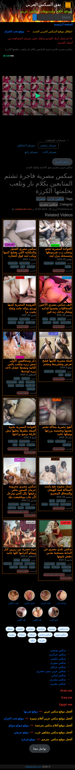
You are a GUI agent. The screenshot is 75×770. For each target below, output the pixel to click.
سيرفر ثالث (49, 151)
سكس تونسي (58, 650)
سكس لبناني (58, 675)
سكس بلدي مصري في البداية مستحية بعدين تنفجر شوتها (58, 553)
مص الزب (31, 267)
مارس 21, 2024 (29, 500)
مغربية (42, 640)
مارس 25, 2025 (29, 315)
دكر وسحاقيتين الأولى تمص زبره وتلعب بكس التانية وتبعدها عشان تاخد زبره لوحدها (20, 366)
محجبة (22, 634)
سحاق (45, 319)
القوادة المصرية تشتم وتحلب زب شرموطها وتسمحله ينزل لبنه (58, 252)
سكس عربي (55, 199)
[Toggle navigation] (68, 5)
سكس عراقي (58, 667)
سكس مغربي (58, 683)
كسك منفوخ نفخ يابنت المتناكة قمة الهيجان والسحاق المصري (58, 490)
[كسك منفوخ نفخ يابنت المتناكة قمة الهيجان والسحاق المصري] (55, 471)
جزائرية (41, 628)
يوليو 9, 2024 (66, 367)
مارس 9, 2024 (65, 560)
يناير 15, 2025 (65, 437)
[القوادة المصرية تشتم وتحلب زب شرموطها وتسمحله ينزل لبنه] (55, 233)
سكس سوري (58, 663)
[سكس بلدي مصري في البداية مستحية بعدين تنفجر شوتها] (55, 534)
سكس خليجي (58, 658)
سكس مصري (49, 204)
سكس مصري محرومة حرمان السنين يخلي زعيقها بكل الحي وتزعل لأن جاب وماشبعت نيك (21, 492)
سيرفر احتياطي (26, 145)
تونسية (52, 628)
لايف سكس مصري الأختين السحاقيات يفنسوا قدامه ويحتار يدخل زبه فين (55, 308)
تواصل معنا (39, 749)
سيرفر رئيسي (48, 145)
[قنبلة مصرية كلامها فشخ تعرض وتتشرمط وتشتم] (55, 345)
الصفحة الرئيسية (63, 24)
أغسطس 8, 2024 (28, 556)
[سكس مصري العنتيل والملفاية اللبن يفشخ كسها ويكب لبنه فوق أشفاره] (19, 233)
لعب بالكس (30, 322)
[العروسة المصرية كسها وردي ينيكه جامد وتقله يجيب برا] (19, 289)
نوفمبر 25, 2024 (64, 259)
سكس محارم (45, 634)
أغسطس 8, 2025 (28, 374)
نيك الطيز (23, 567)
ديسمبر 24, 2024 (64, 497)
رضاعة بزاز (30, 382)
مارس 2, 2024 (29, 259)
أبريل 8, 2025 (30, 437)
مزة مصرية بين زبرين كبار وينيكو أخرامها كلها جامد (20, 551)
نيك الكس (14, 267)
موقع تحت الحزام (14, 31)
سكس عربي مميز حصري (18, 449)
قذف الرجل (48, 263)
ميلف (23, 267)
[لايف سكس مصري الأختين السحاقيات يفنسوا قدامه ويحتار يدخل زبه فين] (55, 289)
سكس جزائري (57, 654)
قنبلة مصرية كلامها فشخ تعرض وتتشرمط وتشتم (57, 362)
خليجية (20, 628)
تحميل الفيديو (62, 161)
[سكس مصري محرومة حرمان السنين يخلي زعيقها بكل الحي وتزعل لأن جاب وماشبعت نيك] (19, 471)
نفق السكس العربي (43, 4)
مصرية (40, 199)
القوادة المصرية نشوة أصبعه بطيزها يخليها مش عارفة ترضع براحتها (21, 430)
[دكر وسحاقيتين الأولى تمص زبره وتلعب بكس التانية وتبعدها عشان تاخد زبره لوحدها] (19, 345)
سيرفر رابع (31, 151)
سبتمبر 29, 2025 (64, 315)
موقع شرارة (28, 739)
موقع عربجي (21, 732)
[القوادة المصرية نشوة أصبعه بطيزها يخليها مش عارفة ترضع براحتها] (19, 411)
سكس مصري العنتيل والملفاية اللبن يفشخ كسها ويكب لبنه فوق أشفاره (19, 252)
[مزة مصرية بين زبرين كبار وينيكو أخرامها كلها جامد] (19, 534)
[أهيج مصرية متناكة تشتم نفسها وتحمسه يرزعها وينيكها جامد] (55, 411)
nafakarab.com (33, 766)
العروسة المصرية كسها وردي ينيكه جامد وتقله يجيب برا (22, 308)
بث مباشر (61, 319)
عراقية (32, 634)
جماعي (52, 319)
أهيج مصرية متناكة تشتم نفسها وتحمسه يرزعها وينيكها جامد (57, 430)
